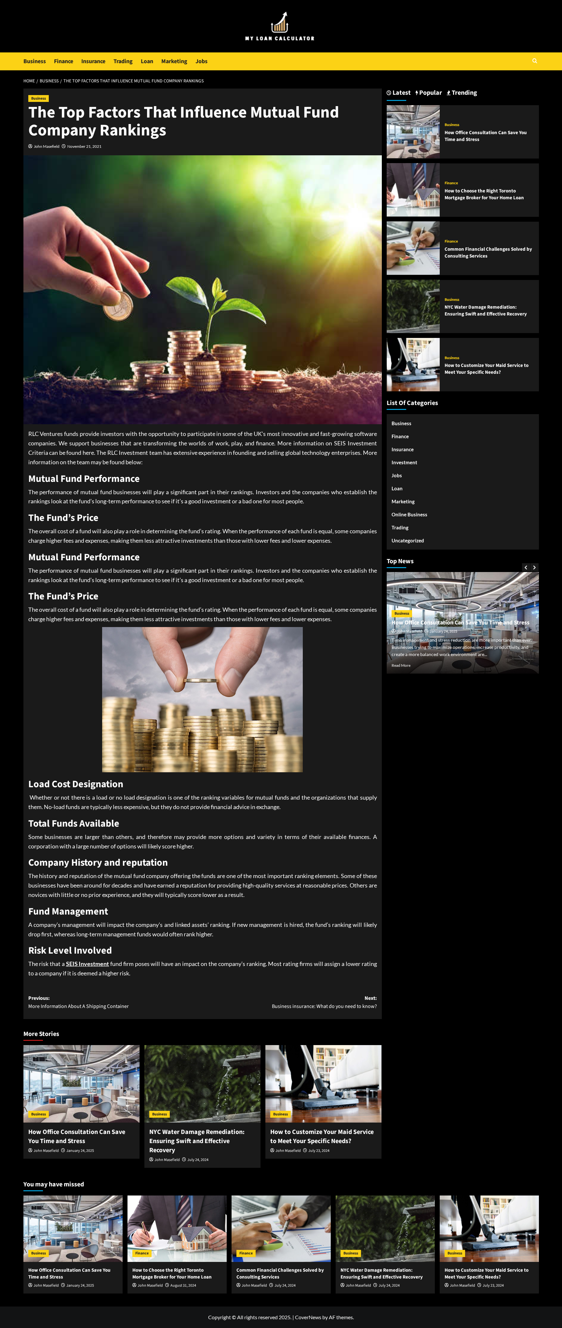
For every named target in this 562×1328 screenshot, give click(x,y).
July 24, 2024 (197, 1160)
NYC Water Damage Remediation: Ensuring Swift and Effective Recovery (197, 1141)
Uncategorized (408, 540)
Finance (63, 61)
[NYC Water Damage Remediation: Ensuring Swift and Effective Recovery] (202, 1084)
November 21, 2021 (84, 146)
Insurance (93, 61)
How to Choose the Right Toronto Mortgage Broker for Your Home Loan (484, 194)
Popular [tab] (430, 93)
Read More (401, 665)
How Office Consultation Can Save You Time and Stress (76, 1136)
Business (34, 61)
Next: (324, 1002)
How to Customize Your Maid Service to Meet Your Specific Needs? (322, 1136)
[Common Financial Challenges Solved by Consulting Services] (413, 247)
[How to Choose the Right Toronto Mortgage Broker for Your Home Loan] (413, 189)
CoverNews (308, 1317)
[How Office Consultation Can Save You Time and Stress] (81, 1084)
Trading (123, 61)
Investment (404, 462)
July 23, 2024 (318, 1150)
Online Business (409, 514)
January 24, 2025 (80, 1150)
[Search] (535, 61)
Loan (147, 61)
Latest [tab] (401, 93)
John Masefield (47, 146)
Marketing (174, 61)
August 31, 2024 (183, 1285)
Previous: (78, 1002)
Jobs (201, 61)
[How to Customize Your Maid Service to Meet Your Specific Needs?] (323, 1084)
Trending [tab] (463, 93)
